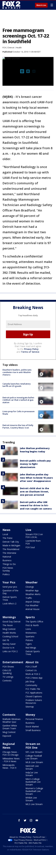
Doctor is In (8, 647)
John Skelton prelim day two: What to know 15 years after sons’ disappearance (36, 477)
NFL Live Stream (34, 751)
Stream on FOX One (33, 745)
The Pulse (7, 538)
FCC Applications (34, 692)
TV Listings (7, 676)
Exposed (6, 735)
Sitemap (30, 706)
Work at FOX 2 (33, 674)
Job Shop (30, 681)
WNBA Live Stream (31, 799)
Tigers (29, 643)
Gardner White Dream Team (9, 727)
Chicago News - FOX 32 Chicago (10, 753)
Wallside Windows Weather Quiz (11, 720)
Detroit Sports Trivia (9, 598)
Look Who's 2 (9, 603)
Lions (28, 629)
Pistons (29, 640)
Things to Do (9, 564)
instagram (30, 820)
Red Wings (31, 647)
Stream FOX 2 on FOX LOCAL (34, 536)
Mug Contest (9, 629)
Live (28, 530)
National (6, 556)
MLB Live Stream (34, 762)
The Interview (9, 552)
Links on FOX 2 (10, 651)
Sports (30, 617)
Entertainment (12, 662)
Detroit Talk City (10, 541)
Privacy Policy (31, 349)
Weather (32, 582)
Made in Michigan (11, 545)
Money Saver (9, 643)
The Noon (7, 625)
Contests (7, 680)
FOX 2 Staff (31, 666)
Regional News (8, 745)
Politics (6, 574)
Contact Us (31, 670)
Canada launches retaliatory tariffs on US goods (16, 385)
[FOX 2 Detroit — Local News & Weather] (11, 5)
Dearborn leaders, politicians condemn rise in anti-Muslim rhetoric (16, 372)
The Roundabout (10, 549)
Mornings (9, 617)
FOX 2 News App (34, 677)
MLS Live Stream (34, 804)
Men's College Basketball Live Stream (33, 782)
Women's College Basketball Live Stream (34, 791)
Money (30, 714)
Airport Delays (33, 601)
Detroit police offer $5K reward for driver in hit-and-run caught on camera (36, 505)
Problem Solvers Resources (34, 701)
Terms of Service (30, 351)
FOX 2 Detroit (8, 47)
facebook (19, 820)
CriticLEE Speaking (7, 672)
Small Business (33, 730)
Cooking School (10, 636)
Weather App (32, 590)
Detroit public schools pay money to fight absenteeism (35, 464)
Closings (30, 586)
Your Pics (8, 582)
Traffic (29, 597)
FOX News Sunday (7, 569)
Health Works (9, 632)
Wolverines (31, 632)
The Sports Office (34, 621)
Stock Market (32, 726)
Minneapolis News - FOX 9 (9, 766)
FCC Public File (33, 688)
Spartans (30, 636)
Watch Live (41, 5)
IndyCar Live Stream (32, 774)
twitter (25, 820)
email (36, 820)
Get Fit (5, 640)
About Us (32, 662)
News (6, 530)
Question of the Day (10, 592)
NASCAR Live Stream (32, 767)
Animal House (33, 609)
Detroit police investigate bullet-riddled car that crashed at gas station (18, 400)
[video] (46, 373)
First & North (32, 625)
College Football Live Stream (34, 757)
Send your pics (9, 586)
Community (31, 685)
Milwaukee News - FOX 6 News (11, 760)
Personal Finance (34, 719)
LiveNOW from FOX (33, 542)
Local (5, 534)
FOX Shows (8, 666)
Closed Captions (34, 696)
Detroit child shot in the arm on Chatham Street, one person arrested (34, 491)
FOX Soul (30, 547)
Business (7, 560)
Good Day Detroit (11, 621)
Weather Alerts (33, 594)
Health (19, 47)
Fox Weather (32, 605)
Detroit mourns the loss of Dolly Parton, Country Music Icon (17, 426)
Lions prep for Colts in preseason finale (18, 412)
